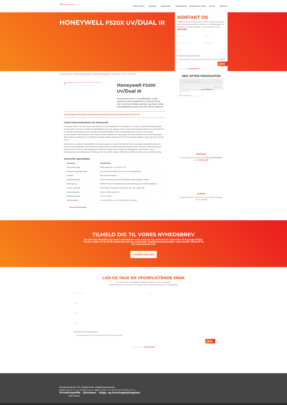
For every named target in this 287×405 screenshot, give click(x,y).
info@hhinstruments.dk (105, 387)
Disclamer (90, 392)
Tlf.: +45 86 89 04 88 (85, 387)
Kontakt (224, 6)
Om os (211, 6)
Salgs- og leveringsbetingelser (119, 392)
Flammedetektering (82, 74)
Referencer (181, 6)
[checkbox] (190, 94)
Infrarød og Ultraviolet (101, 74)
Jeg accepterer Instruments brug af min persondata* (202, 59)
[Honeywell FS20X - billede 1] (83, 82)
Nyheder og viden (197, 6)
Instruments (65, 74)
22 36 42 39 (203, 160)
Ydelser (152, 6)
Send (223, 64)
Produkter (138, 6)
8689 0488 (182, 29)
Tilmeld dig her (143, 254)
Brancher (165, 6)
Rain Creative (74, 396)
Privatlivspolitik (149, 347)
